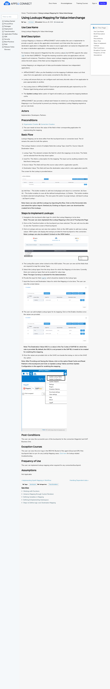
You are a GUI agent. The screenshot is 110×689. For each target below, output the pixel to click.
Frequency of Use (99, 53)
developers (31, 22)
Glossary (7, 49)
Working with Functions (31, 491)
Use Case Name (99, 31)
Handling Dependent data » (79, 480)
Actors (96, 36)
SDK (5, 37)
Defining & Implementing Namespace (36, 500)
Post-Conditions (99, 48)
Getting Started (9, 21)
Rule (5, 44)
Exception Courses (100, 50)
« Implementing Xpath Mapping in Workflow (36, 480)
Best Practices (9, 42)
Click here (63, 453)
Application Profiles (11, 34)
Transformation (9, 31)
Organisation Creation (31, 124)
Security (7, 39)
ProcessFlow (8, 24)
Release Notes (9, 47)
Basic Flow (97, 41)
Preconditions (98, 38)
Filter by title (7, 17)
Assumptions (98, 55)
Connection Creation (48, 124)
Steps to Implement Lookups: (100, 45)
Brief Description (99, 34)
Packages (7, 26)
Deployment (8, 29)
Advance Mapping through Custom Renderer (38, 494)
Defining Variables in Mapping (33, 497)
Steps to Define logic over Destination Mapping (39, 503)
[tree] (10, 35)
